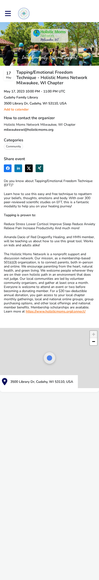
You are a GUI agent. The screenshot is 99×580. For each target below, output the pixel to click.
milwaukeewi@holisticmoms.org (28, 129)
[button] (16, 109)
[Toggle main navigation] (8, 13)
